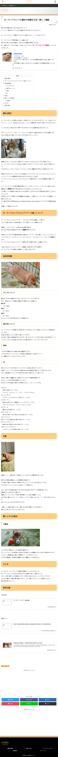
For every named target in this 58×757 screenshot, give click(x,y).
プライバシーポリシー (48, 748)
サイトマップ (43, 750)
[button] (47, 703)
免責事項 (15, 750)
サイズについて (10, 86)
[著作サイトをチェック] (13, 68)
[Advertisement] (29, 682)
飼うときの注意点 (9, 98)
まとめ (6, 103)
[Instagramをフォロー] (17, 68)
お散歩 (8, 100)
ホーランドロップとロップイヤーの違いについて (18, 81)
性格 (6, 95)
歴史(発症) (8, 78)
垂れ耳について (10, 88)
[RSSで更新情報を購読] (22, 68)
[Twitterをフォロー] (15, 68)
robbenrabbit (17, 53)
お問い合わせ (29, 748)
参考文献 (7, 105)
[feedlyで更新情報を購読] (19, 68)
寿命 (7, 91)
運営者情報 (10, 748)
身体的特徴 (8, 83)
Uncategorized (6, 666)
